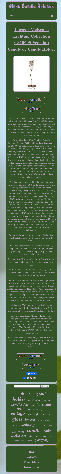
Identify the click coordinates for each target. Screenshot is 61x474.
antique (47, 400)
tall (29, 414)
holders (24, 393)
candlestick (19, 404)
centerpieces (19, 440)
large (45, 436)
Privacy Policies (31, 462)
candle (34, 430)
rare (30, 441)
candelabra (34, 400)
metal (50, 436)
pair (47, 430)
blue (31, 436)
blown (48, 420)
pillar (50, 426)
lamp (14, 425)
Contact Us (31, 456)
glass (17, 419)
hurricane (44, 404)
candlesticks (19, 435)
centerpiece (18, 431)
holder (19, 399)
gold (32, 406)
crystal (39, 393)
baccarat (41, 426)
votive (47, 413)
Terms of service (31, 467)
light (37, 414)
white (40, 421)
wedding (27, 424)
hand (28, 409)
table (38, 436)
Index (31, 451)
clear (20, 409)
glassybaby (42, 440)
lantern (30, 420)
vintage (18, 413)
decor (35, 409)
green (43, 409)
